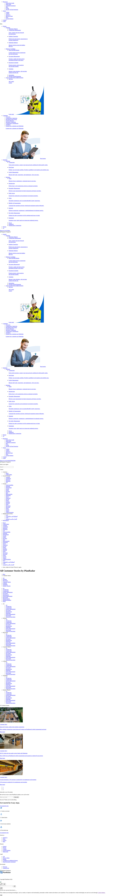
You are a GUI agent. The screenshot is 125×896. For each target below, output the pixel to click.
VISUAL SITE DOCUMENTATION (14, 77)
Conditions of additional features (10, 860)
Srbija (7, 504)
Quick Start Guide (10, 3)
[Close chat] (4, 884)
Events (7, 8)
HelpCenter (8, 4)
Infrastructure (6, 594)
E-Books (5, 583)
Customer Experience (11, 5)
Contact (7, 12)
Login (4, 21)
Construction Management (16, 32)
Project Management (7, 596)
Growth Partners (9, 18)
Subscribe (16, 797)
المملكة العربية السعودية (11, 516)
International (6, 520)
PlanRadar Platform (13, 28)
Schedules (18, 70)
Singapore (8, 481)
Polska (7, 500)
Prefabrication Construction (15, 225)
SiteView (11, 96)
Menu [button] (8, 230)
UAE (7, 517)
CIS (7, 482)
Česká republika (9, 485)
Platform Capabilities (10, 48)
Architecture (6, 589)
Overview (8, 116)
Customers (5, 115)
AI (3, 228)
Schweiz (8, 503)
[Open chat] (1, 888)
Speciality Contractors (11, 122)
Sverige (7, 509)
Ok (1, 895)
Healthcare (11, 224)
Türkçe (7, 511)
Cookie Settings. (101, 892)
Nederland (8, 495)
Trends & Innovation (10, 617)
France (7, 490)
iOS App (5, 866)
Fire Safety (5, 593)
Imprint (4, 859)
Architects (8, 124)
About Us (8, 14)
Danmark (8, 486)
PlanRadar (8, 613)
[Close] (15, 890)
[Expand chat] (1, 884)
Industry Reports (6, 586)
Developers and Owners (11, 119)
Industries (5, 159)
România (8, 502)
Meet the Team (9, 16)
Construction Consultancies (12, 123)
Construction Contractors (11, 118)
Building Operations (18, 38)
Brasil (7, 473)
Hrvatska (8, 491)
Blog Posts (5, 580)
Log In (5, 230)
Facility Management (8, 592)
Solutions (8, 27)
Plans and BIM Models (17, 52)
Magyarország (9, 494)
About (4, 11)
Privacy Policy (6, 858)
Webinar (5, 579)
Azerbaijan (8, 478)
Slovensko (8, 506)
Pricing (4, 226)
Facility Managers (10, 120)
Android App (6, 868)
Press (7, 17)
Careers (7, 13)
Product (4, 26)
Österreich (8, 498)
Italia (7, 492)
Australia (8, 477)
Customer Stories (7, 582)
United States (9, 474)
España (7, 489)
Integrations (11, 75)
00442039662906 (11, 460)
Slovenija (8, 507)
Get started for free (4, 806)
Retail (4, 601)
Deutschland (9, 487)
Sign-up (2, 230)
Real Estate (5, 597)
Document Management (16, 58)
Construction (6, 591)
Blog (7, 7)
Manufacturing (6, 598)
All (3, 578)
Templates (5, 584)
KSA (7, 515)
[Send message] (14, 886)
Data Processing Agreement (9, 861)
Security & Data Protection (12, 9)
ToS (4, 856)
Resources (5, 1)
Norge (7, 496)
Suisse (7, 508)
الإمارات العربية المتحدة (11, 519)
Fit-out (10, 222)
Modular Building (7, 600)
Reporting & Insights (16, 64)
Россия (7, 499)
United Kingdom (10, 512)
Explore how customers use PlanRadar (26, 142)
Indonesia (8, 479)
